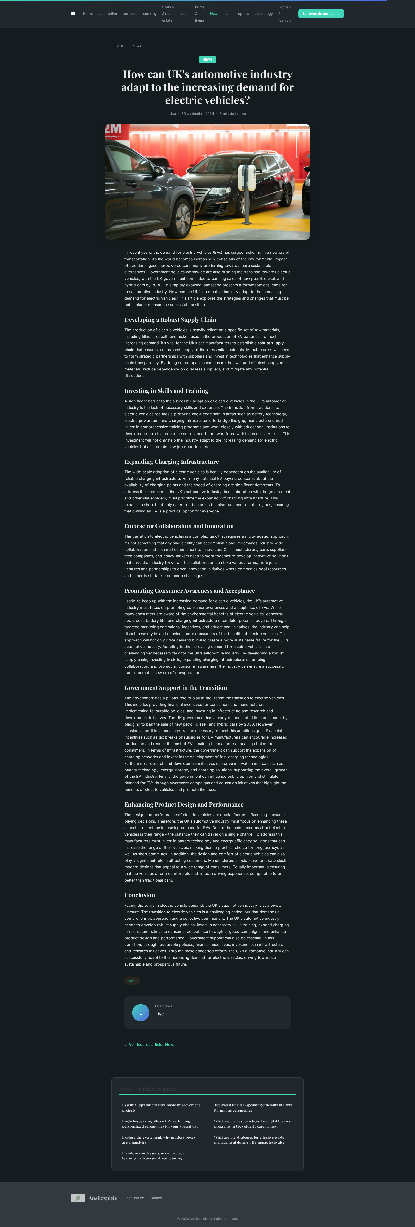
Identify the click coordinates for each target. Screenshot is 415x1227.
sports (243, 14)
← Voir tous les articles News (149, 1044)
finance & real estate (168, 13)
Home (88, 14)
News (215, 14)
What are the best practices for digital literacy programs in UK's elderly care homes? (252, 1123)
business (130, 14)
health (184, 14)
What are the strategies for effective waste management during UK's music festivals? (249, 1140)
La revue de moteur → (321, 14)
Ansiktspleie (103, 1198)
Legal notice (134, 1198)
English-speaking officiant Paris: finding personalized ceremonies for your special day (160, 1123)
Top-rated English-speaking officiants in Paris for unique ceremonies (253, 1107)
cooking (149, 14)
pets (228, 14)
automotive (107, 14)
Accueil (122, 46)
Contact (156, 1198)
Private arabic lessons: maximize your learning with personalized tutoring (154, 1155)
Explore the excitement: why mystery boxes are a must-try (158, 1140)
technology (264, 14)
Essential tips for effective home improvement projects (161, 1107)
